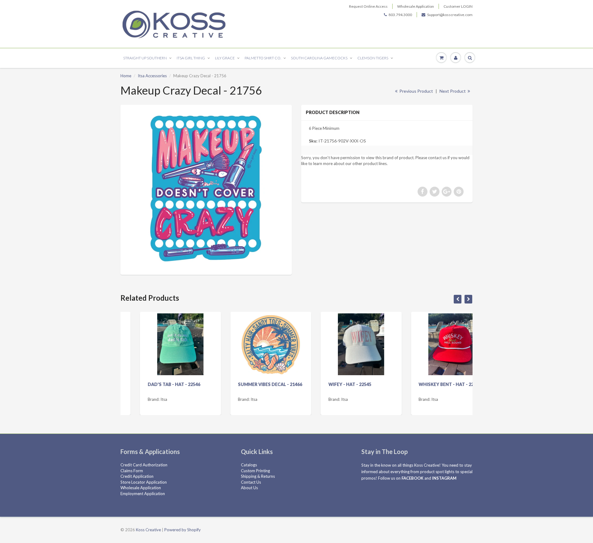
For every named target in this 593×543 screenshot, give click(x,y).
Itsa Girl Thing (191, 58)
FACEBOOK (412, 478)
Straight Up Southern (145, 58)
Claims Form (131, 470)
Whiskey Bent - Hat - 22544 (430, 384)
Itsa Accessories (152, 75)
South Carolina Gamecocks (319, 58)
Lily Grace (225, 58)
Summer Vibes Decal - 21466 (251, 384)
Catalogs (249, 464)
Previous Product (415, 91)
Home (125, 75)
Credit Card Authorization (143, 464)
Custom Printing (255, 470)
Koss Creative (148, 529)
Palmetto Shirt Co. (263, 58)
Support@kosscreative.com (450, 14)
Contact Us (251, 482)
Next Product (453, 91)
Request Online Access (368, 6)
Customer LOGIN (458, 6)
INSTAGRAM (444, 478)
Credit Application (137, 476)
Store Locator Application (143, 482)
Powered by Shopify (182, 529)
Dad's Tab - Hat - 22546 (154, 384)
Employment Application (142, 493)
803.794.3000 (400, 14)
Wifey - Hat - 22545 (330, 384)
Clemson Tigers (372, 58)
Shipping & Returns (258, 476)
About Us (249, 487)
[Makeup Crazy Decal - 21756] (206, 189)
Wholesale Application (415, 6)
